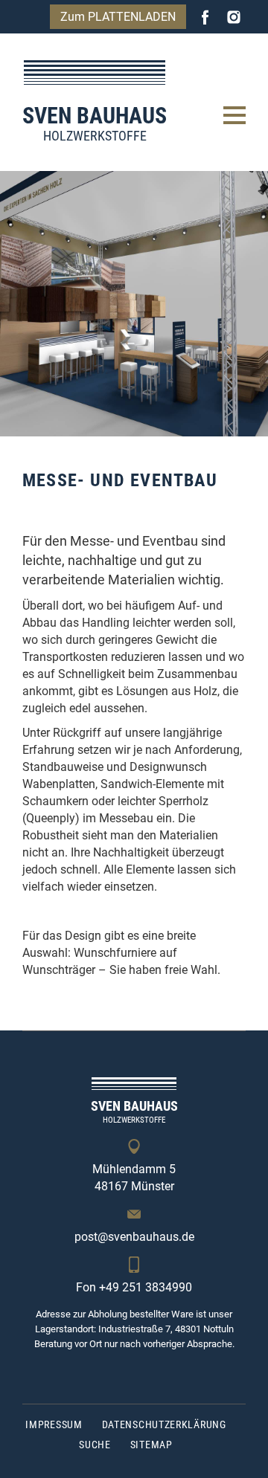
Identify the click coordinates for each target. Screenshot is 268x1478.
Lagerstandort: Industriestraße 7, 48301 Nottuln (134, 1329)
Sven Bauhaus (94, 123)
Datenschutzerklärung (164, 1424)
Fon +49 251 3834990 (134, 1287)
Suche (95, 1444)
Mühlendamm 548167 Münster (134, 1177)
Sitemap (151, 1444)
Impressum (53, 1424)
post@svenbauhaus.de (134, 1237)
